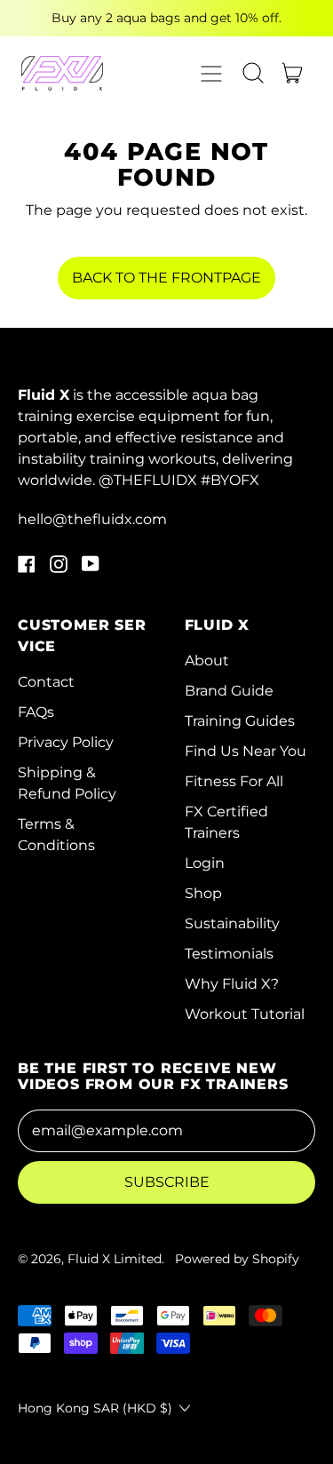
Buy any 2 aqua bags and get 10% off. (166, 18)
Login (205, 863)
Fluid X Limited (114, 1259)
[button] (253, 73)
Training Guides (240, 720)
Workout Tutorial (245, 1014)
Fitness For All (234, 781)
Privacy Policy (66, 742)
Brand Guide (229, 690)
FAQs (36, 712)
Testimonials (229, 953)
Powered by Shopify (237, 1259)
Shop (203, 893)
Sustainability (232, 923)
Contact (46, 681)
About (207, 660)
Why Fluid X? (232, 983)
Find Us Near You (245, 751)
